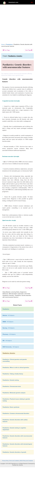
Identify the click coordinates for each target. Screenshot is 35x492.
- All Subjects (7, 340)
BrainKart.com (13, 2)
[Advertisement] (17, 25)
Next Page (28, 50)
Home (3, 44)
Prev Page (7, 50)
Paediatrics (9, 44)
